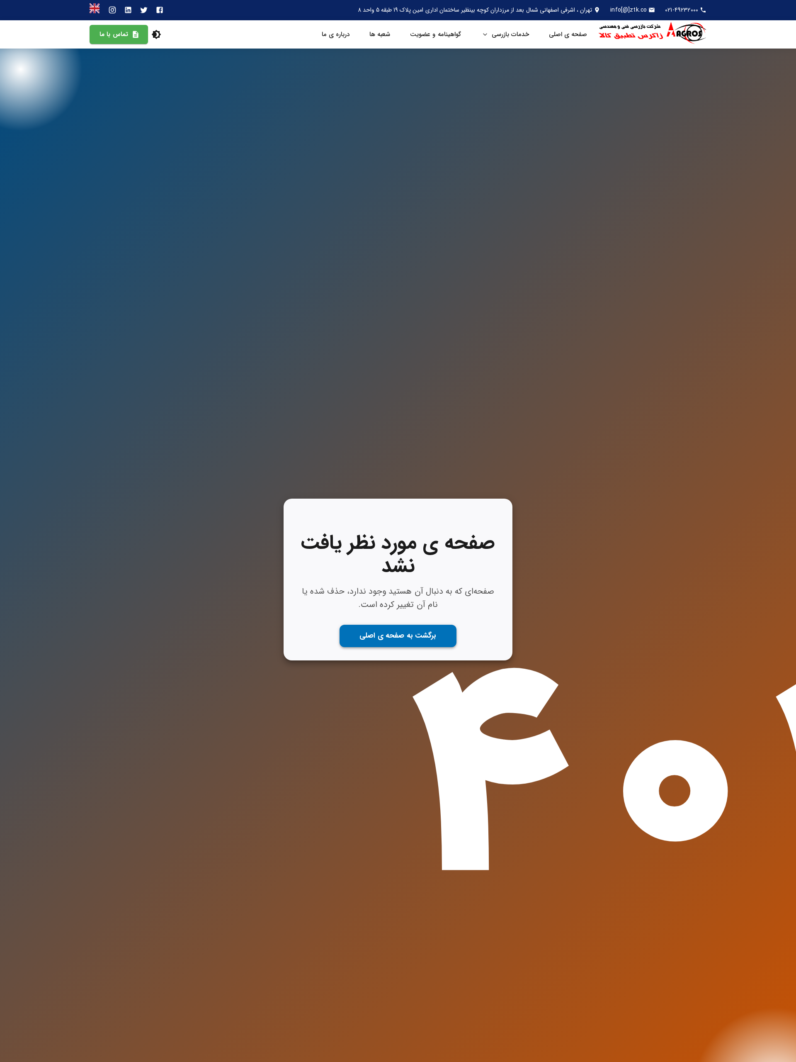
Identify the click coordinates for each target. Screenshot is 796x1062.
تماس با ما (114, 34)
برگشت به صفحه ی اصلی (397, 635)
